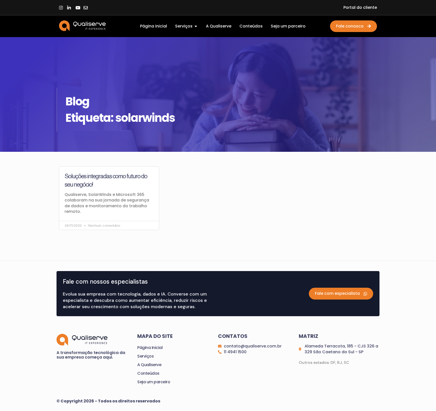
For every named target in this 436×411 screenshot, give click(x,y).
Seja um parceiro (153, 382)
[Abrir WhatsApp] (423, 398)
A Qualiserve (149, 365)
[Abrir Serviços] (196, 26)
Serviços (145, 356)
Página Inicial (149, 347)
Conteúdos (148, 373)
